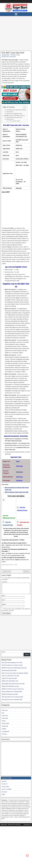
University (4, 734)
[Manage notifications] (27, 855)
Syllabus (4, 728)
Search (3, 651)
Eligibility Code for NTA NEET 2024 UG (14, 115)
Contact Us (5, 784)
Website (4, 604)
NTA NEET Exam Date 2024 (13, 53)
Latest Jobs (6, 56)
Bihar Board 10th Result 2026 (9, 670)
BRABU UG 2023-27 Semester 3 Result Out (13, 689)
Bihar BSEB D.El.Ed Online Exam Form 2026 (13, 683)
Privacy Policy (5, 786)
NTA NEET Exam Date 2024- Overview (16, 110)
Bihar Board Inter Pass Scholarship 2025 (12, 699)
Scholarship (5, 726)
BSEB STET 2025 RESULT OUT (10, 681)
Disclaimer (4, 792)
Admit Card (5, 710)
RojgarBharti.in (27, 824)
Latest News (13, 56)
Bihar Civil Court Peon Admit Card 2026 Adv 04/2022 (15, 673)
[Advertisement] (16, 34)
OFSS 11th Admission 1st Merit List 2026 (12, 665)
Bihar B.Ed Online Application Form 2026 (12, 662)
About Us (4, 781)
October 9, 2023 (16, 55)
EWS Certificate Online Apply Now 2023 (16, 492)
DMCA (3, 794)
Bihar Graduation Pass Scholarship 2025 (12, 691)
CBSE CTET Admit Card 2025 (9, 678)
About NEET (10, 111)
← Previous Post (6, 571)
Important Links (9, 119)
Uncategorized (5, 731)
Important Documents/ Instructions (14, 117)
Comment (4, 582)
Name (3, 595)
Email (3, 600)
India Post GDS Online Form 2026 (10, 675)
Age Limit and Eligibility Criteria (14, 113)
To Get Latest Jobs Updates (14, 120)
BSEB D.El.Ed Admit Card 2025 (10, 694)
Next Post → (27, 571)
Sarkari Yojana (5, 723)
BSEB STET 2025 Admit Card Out (10, 686)
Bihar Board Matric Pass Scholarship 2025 (12, 697)
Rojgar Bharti (6, 55)
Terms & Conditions (7, 789)
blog (3, 713)
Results (4, 721)
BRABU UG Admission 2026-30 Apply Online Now (14, 668)
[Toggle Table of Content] (24, 107)
